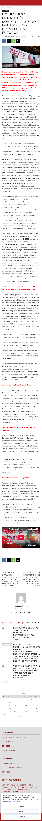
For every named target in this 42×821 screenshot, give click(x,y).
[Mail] (21, 613)
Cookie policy (16, 802)
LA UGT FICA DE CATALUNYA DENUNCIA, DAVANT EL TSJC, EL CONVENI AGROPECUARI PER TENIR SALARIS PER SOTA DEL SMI (11, 579)
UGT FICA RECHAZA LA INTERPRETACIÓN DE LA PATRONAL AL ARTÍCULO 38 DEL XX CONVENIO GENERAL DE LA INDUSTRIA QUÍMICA (31, 579)
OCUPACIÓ (9, 7)
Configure (21, 816)
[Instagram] (16, 613)
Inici (3, 7)
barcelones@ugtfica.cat (10, 750)
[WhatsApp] (13, 41)
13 (20, 705)
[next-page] (6, 682)
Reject (21, 811)
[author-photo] (21, 603)
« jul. (20, 717)
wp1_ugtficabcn (9, 36)
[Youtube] (29, 613)
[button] (3, 2)
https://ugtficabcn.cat (21, 609)
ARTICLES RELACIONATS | (12, 623)
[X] (9, 41)
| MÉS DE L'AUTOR (32, 623)
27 (20, 711)
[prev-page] (3, 682)
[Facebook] (4, 41)
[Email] (18, 41)
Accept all (21, 806)
